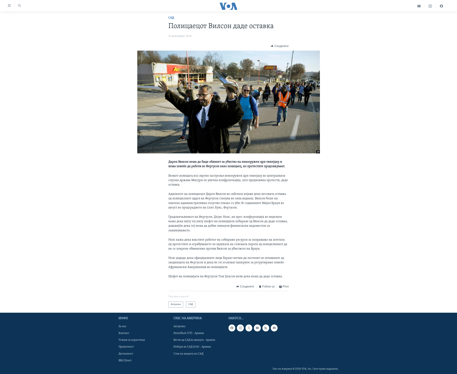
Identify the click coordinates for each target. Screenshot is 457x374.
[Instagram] (430, 6)
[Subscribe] (274, 327)
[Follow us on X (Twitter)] (248, 327)
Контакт (124, 333)
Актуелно (179, 326)
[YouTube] (419, 6)
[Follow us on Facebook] (231, 327)
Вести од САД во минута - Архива (194, 340)
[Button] (280, 46)
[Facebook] (441, 6)
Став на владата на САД (188, 353)
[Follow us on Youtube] (257, 327)
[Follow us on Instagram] (240, 327)
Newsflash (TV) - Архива (189, 333)
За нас (122, 326)
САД (171, 17)
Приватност (126, 346)
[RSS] (265, 327)
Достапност (126, 353)
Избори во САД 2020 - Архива (192, 346)
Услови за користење (132, 340)
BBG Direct (125, 360)
